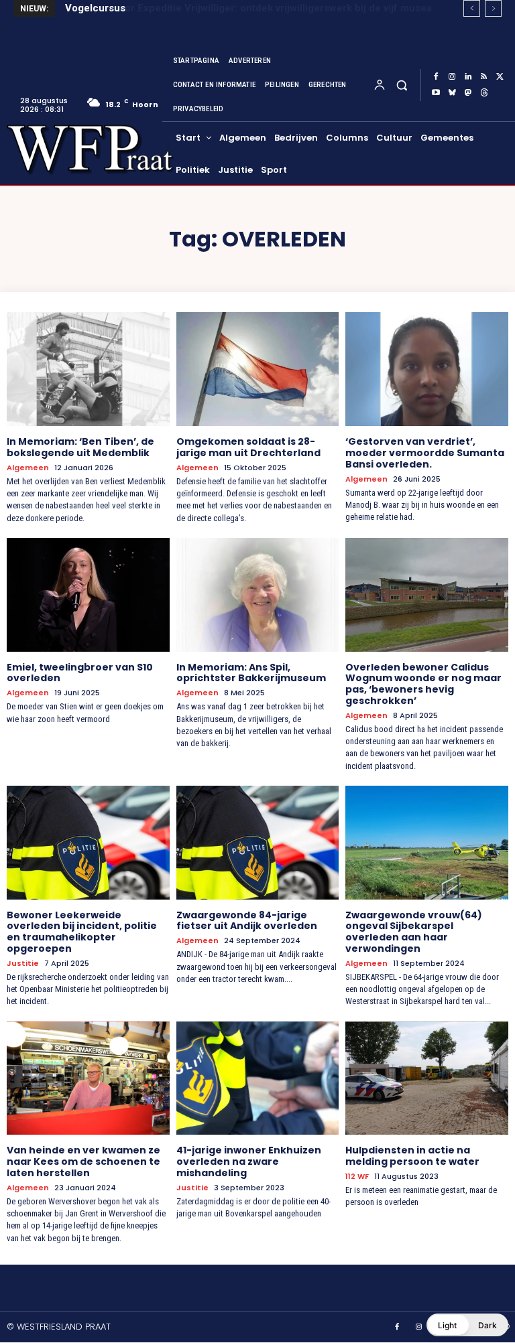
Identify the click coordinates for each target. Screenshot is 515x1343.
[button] (401, 84)
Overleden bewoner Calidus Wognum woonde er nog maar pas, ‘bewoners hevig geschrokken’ (423, 683)
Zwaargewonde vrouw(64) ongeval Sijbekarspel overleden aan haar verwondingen (413, 931)
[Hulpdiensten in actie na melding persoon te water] (426, 1078)
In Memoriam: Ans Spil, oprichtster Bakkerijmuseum (251, 672)
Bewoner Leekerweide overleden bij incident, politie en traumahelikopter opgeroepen (82, 931)
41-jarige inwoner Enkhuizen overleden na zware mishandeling (248, 1161)
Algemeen (28, 468)
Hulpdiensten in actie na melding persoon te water (412, 1155)
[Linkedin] (468, 77)
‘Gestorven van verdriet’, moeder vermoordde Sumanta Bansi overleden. (424, 453)
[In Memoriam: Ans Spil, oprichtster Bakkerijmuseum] (257, 595)
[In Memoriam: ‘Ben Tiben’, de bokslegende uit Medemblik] (88, 369)
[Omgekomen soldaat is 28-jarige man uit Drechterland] (257, 369)
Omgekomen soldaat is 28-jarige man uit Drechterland (248, 447)
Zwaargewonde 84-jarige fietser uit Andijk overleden (246, 920)
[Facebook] (436, 77)
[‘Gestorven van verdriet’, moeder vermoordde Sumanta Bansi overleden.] (426, 369)
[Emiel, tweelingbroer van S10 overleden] (88, 595)
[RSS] (484, 77)
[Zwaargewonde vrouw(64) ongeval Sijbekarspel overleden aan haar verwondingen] (426, 843)
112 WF (357, 1176)
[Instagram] (452, 77)
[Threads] (484, 93)
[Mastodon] (468, 93)
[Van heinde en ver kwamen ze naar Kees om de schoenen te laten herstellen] (88, 1078)
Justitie (23, 963)
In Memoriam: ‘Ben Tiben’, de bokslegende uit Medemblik (80, 447)
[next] (493, 8)
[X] (500, 77)
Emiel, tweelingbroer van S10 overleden (80, 672)
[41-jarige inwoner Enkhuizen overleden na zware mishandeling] (257, 1078)
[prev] (471, 8)
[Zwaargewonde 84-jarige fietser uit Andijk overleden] (257, 843)
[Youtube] (436, 93)
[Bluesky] (452, 93)
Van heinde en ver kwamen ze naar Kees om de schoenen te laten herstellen (83, 1161)
